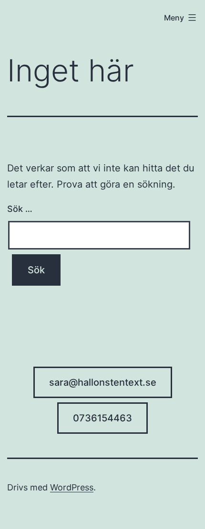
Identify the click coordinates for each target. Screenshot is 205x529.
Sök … (19, 209)
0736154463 (102, 418)
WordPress (71, 487)
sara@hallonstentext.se (102, 382)
